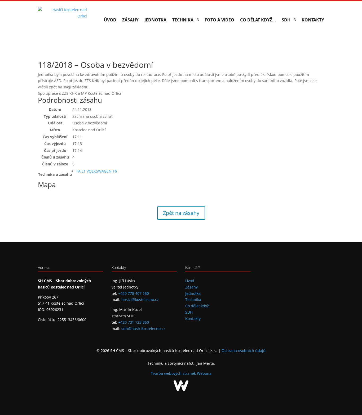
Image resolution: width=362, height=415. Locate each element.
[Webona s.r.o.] (181, 389)
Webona (204, 373)
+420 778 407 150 (133, 293)
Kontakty (313, 20)
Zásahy (130, 20)
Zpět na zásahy (181, 212)
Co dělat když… (258, 20)
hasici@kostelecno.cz (140, 299)
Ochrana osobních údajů (244, 350)
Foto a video (219, 20)
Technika (182, 20)
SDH (286, 20)
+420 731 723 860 (133, 322)
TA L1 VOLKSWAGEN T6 (96, 171)
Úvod (110, 20)
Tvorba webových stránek (174, 373)
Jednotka (155, 20)
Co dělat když (197, 305)
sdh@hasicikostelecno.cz (143, 328)
